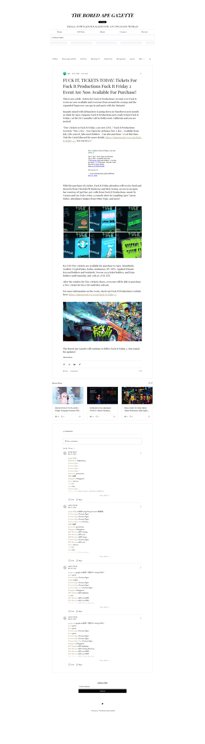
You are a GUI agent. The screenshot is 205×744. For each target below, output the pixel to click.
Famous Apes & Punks (69, 59)
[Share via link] (80, 365)
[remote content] (102, 163)
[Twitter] (102, 705)
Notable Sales (108, 59)
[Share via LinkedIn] (74, 365)
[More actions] (140, 73)
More (140, 59)
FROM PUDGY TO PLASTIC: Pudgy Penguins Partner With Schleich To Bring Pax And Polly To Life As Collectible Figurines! (67, 410)
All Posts (55, 59)
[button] (150, 59)
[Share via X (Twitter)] (69, 365)
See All (150, 384)
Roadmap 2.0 (95, 59)
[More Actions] (140, 454)
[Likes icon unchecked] (69, 501)
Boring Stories (121, 59)
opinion (132, 59)
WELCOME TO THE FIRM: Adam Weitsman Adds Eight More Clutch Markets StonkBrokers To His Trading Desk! (136, 410)
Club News (83, 59)
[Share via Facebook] (64, 365)
